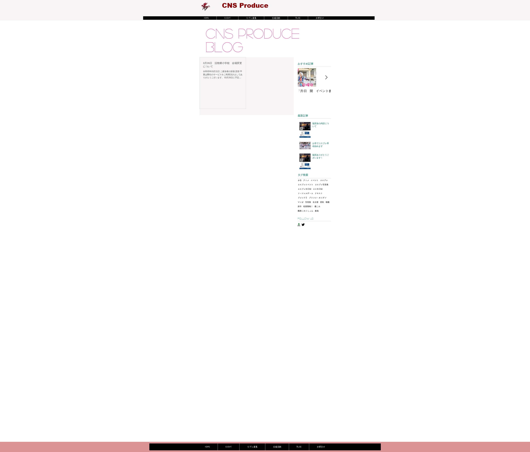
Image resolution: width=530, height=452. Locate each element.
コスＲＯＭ (318, 189)
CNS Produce (245, 5)
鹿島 (317, 211)
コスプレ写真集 (321, 185)
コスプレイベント (305, 185)
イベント (314, 180)
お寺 (300, 180)
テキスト (319, 193)
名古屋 (315, 202)
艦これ (317, 206)
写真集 (308, 202)
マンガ (301, 202)
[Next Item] (326, 77)
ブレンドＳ (302, 198)
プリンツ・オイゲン (317, 198)
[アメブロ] (299, 225)
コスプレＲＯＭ (304, 189)
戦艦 (327, 202)
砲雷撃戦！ (308, 206)
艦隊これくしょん (305, 211)
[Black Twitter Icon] (303, 225)
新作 (300, 206)
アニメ (306, 180)
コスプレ (324, 180)
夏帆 (322, 202)
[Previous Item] (302, 77)
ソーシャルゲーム (305, 193)
